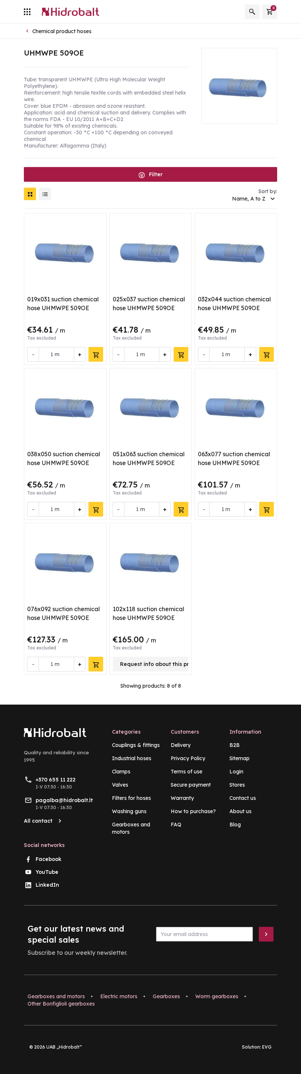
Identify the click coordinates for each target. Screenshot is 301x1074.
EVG (267, 1047)
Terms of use (186, 771)
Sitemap (239, 758)
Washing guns (129, 811)
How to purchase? (193, 811)
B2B (234, 745)
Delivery (181, 745)
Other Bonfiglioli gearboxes (61, 1003)
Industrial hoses (131, 758)
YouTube (47, 872)
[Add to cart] (95, 354)
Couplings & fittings (136, 745)
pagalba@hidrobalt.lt (64, 800)
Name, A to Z (248, 198)
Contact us (242, 798)
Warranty (182, 798)
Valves (120, 784)
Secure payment (191, 784)
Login (236, 771)
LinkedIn (47, 885)
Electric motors (118, 996)
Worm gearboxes (216, 996)
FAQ (176, 824)
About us (240, 811)
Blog (235, 824)
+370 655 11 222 (56, 779)
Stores (237, 784)
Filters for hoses (131, 798)
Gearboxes (166, 996)
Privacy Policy (188, 758)
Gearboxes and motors (56, 996)
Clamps (121, 771)
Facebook (48, 859)
